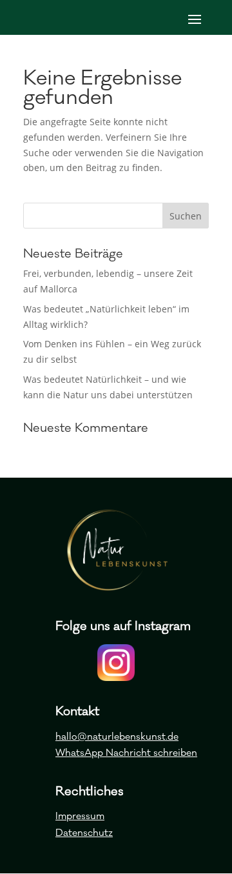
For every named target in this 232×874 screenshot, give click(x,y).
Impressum (79, 816)
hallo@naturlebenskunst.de (117, 737)
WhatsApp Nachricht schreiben (126, 753)
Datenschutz (84, 833)
